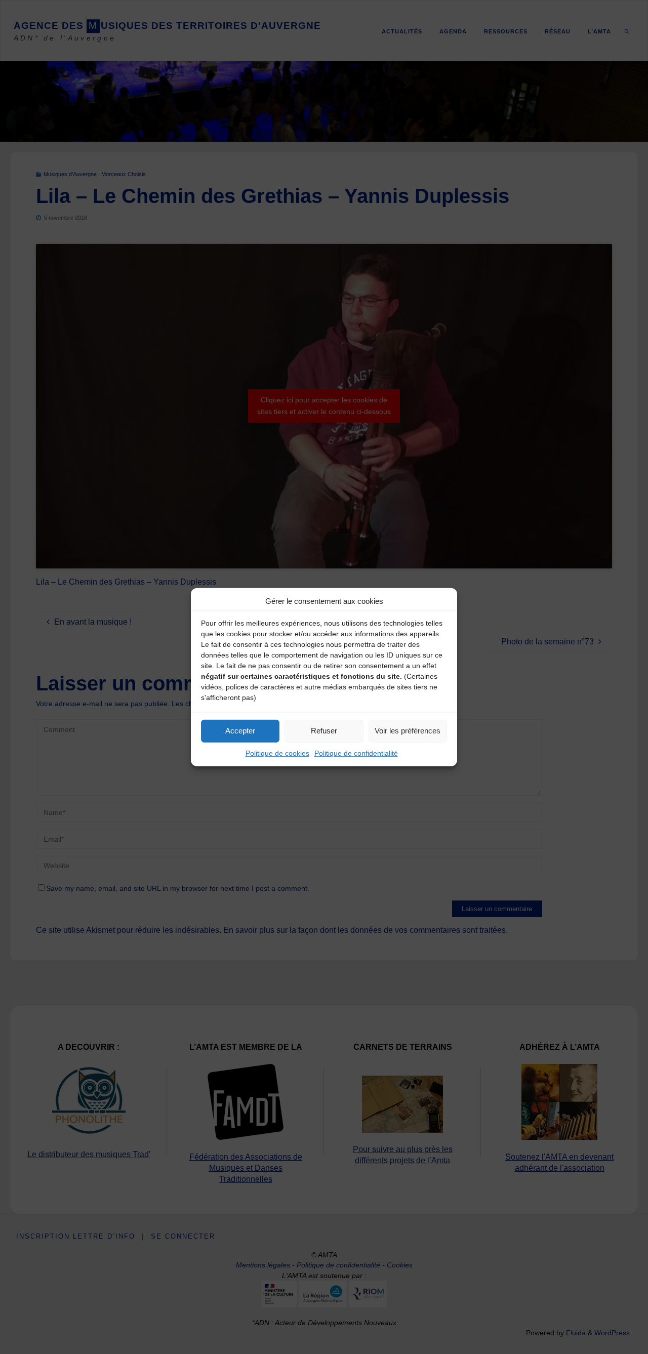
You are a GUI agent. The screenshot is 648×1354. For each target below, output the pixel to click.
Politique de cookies (277, 753)
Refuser (324, 730)
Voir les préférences (407, 730)
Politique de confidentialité (356, 753)
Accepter (240, 730)
